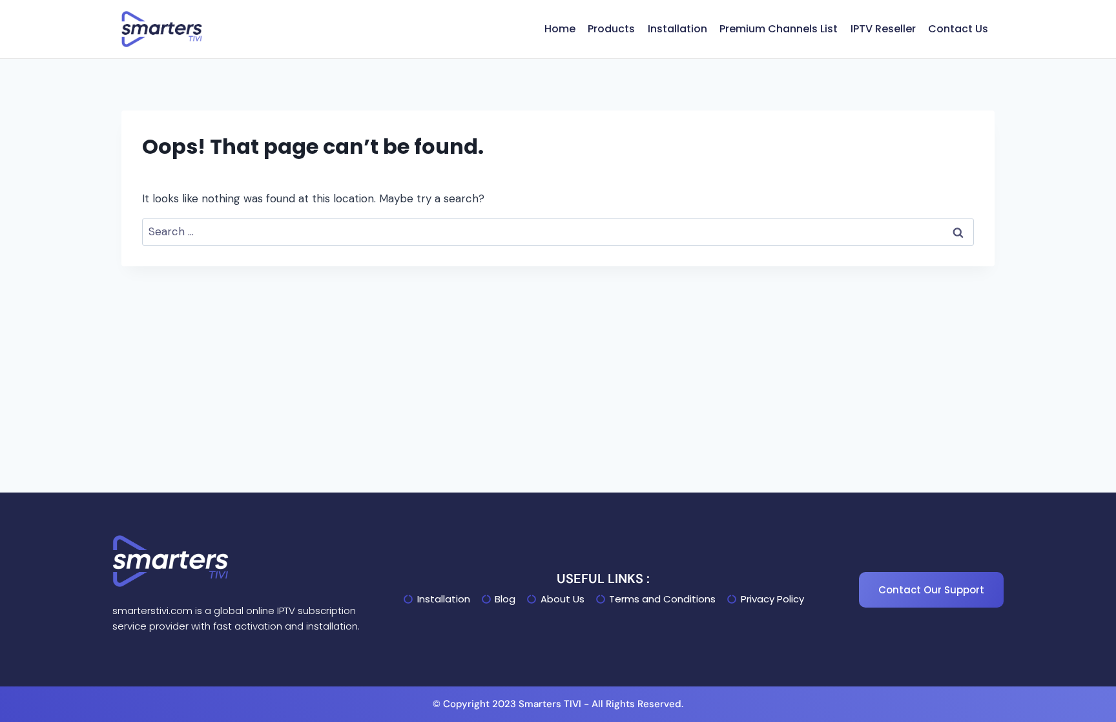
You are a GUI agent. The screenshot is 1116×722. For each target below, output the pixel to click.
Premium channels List (778, 28)
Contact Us (958, 28)
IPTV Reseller (883, 28)
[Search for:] (558, 231)
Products (611, 28)
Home (559, 28)
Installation (677, 28)
